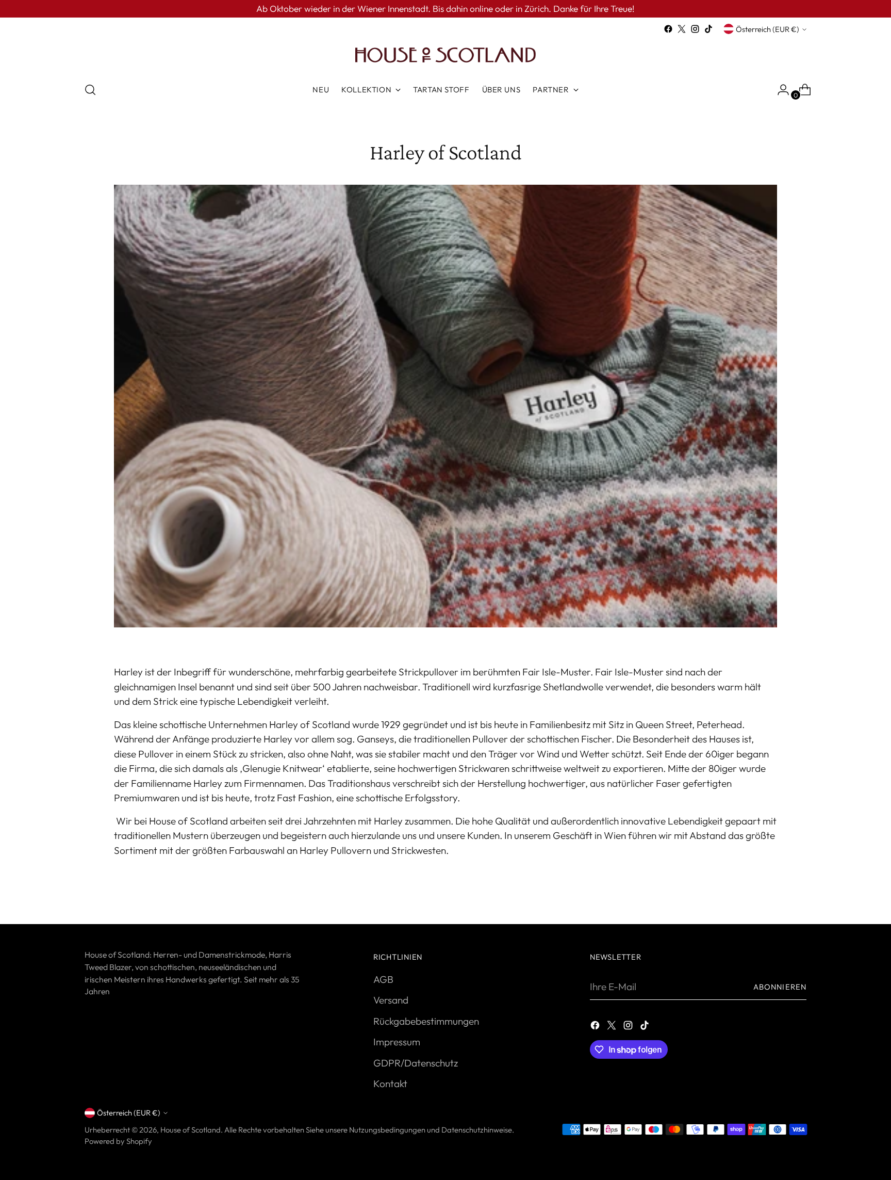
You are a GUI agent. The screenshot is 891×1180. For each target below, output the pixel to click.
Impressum (396, 1042)
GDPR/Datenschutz (415, 1063)
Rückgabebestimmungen (426, 1021)
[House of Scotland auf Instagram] (695, 29)
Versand (390, 1000)
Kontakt (390, 1083)
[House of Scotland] (445, 54)
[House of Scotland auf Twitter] (681, 29)
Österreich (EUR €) (767, 29)
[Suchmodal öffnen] (90, 89)
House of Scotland (190, 1130)
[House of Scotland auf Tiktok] (708, 29)
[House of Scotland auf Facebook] (668, 29)
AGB (383, 979)
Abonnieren (779, 987)
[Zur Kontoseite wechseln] (779, 89)
